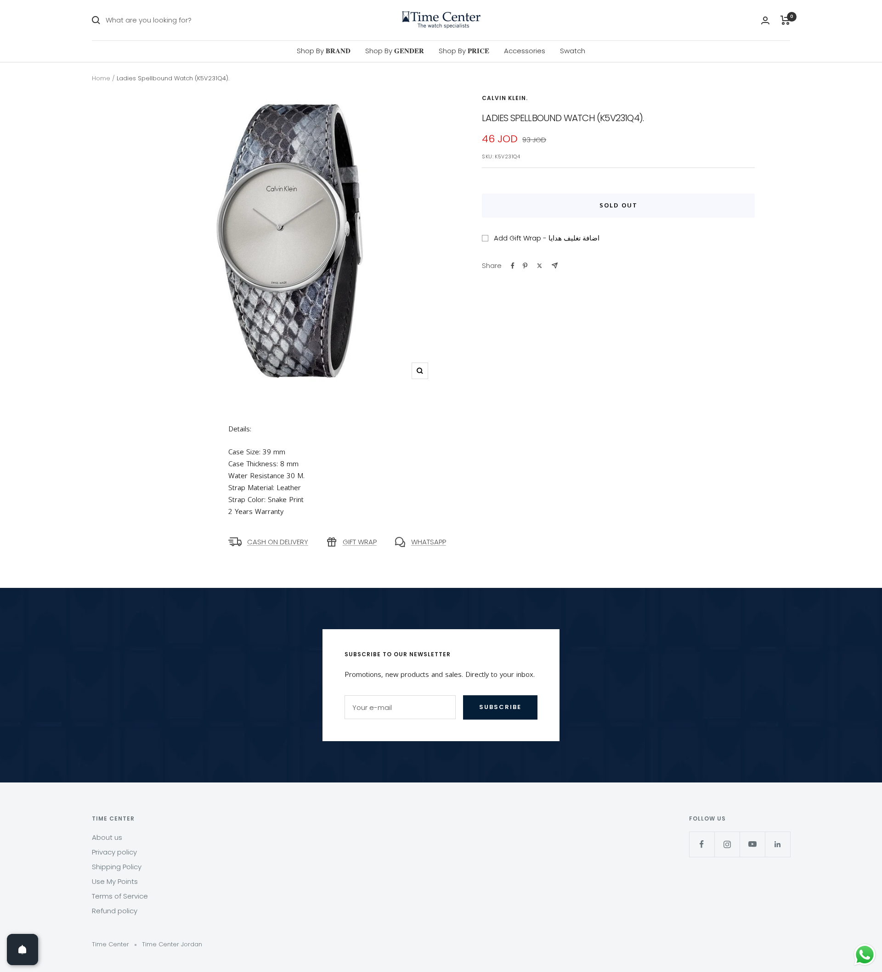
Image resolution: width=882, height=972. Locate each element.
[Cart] (785, 20)
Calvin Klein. (505, 98)
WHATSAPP (428, 542)
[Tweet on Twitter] (539, 266)
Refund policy (114, 911)
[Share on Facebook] (512, 266)
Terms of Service (120, 896)
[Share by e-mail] (555, 265)
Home (101, 78)
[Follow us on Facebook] (701, 844)
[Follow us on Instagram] (727, 844)
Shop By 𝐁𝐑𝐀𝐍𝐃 (324, 51)
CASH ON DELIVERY (277, 542)
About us (107, 837)
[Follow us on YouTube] (752, 844)
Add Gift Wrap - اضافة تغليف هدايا (546, 238)
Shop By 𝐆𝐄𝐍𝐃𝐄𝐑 (394, 51)
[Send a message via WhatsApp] (864, 954)
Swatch (572, 51)
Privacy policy (114, 852)
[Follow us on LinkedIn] (777, 844)
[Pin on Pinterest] (525, 266)
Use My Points (115, 881)
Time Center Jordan (172, 944)
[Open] (22, 949)
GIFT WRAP (360, 542)
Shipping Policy (116, 866)
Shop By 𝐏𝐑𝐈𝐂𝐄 (464, 51)
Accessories (524, 51)
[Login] (765, 20)
